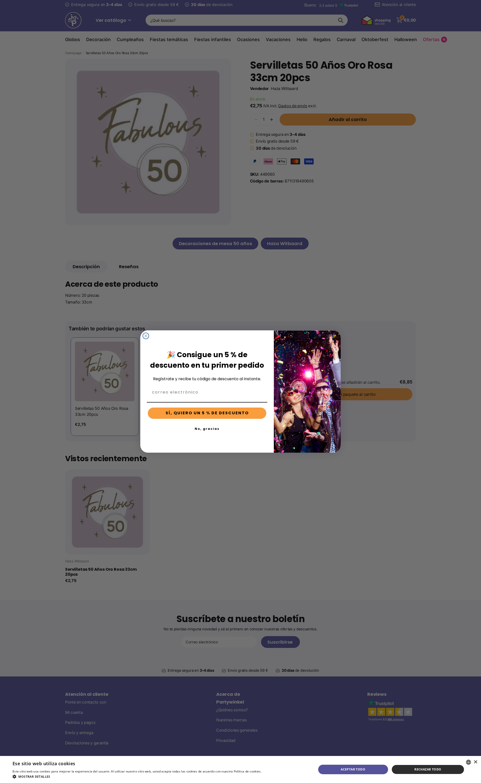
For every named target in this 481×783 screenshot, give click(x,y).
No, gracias (207, 429)
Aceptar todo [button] (353, 769)
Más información (274, 771)
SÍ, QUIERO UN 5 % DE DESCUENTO (207, 413)
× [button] (475, 762)
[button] (150, 776)
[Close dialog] (146, 336)
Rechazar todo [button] (427, 769)
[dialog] (240, 769)
